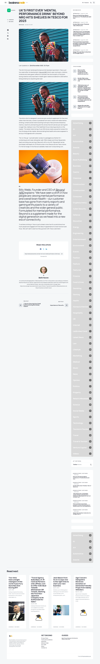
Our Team (43, 644)
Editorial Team (44, 643)
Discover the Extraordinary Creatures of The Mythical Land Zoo (82, 17)
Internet (79, 473)
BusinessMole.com (87, 656)
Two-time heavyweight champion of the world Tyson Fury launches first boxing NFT (16, 582)
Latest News (85, 473)
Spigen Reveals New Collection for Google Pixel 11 (82, 52)
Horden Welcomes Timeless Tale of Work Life (81, 24)
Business (13, 10)
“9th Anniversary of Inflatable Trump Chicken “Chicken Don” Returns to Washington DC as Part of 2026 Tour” (81, 34)
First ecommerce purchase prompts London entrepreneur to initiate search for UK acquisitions (81, 44)
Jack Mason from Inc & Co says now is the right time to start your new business (61, 581)
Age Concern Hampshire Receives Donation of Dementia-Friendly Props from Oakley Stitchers (83, 583)
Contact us (44, 647)
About (42, 646)
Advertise (43, 641)
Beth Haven (44, 278)
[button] (5, 2)
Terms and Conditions (46, 639)
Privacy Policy (44, 638)
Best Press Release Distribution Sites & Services (70, 639)
